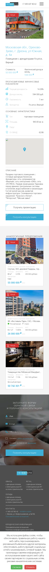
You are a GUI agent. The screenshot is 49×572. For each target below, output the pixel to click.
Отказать (30, 567)
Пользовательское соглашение (17, 527)
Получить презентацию (24, 207)
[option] (25, 24)
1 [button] (20, 37)
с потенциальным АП (13, 487)
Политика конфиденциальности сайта (20, 530)
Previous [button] (10, 251)
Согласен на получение (23, 444)
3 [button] (25, 37)
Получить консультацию (24, 217)
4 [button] (27, 37)
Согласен (21, 438)
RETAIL (29, 481)
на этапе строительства (14, 489)
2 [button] (22, 37)
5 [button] (29, 37)
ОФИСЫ (9, 481)
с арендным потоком (13, 484)
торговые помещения (34, 116)
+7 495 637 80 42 (29, 4)
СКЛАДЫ (9, 494)
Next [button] (39, 251)
